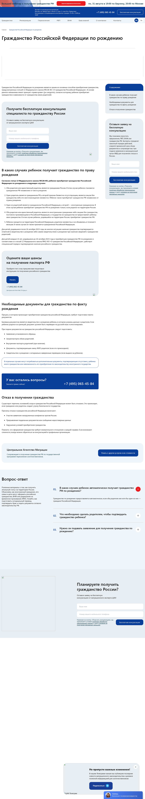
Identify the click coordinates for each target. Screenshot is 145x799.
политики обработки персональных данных (92, 622)
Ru (136, 20)
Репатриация (25, 20)
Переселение (44, 20)
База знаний (84, 20)
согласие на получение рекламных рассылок (24, 156)
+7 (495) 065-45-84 (105, 12)
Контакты (117, 20)
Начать (13, 279)
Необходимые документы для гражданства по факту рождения (122, 103)
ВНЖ (70, 20)
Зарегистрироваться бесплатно (71, 3)
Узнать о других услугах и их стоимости (118, 453)
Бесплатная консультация (130, 12)
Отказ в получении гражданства (122, 109)
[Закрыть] (136, 767)
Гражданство (7, 20)
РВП (58, 20)
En (141, 20)
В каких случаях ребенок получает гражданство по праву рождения (123, 96)
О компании (101, 20)
